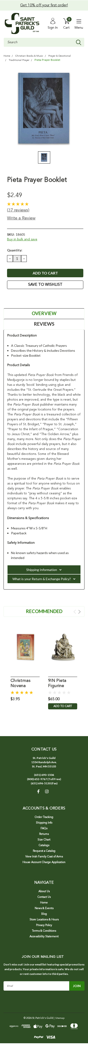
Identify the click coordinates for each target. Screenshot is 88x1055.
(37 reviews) (18, 210)
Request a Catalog (44, 851)
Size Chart (44, 839)
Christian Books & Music (29, 56)
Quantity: (14, 250)
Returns (44, 834)
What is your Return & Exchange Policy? (41, 579)
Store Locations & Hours (44, 919)
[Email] (15, 297)
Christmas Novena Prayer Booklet (21, 684)
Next (79, 612)
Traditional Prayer (19, 60)
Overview (44, 313)
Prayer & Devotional (59, 56)
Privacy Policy (44, 925)
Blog (44, 914)
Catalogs (44, 845)
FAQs (44, 828)
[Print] (21, 297)
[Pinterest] (33, 297)
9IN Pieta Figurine (57, 683)
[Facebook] (9, 297)
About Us (44, 891)
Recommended (44, 611)
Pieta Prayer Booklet (47, 60)
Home (7, 56)
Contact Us (44, 897)
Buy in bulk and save (22, 239)
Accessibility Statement (44, 936)
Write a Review (21, 218)
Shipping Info (44, 822)
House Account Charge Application (44, 862)
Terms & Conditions (44, 931)
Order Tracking (44, 817)
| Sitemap (59, 1018)
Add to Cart (63, 706)
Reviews (44, 324)
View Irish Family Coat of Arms (44, 856)
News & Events (44, 908)
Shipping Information (41, 570)
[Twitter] (27, 297)
